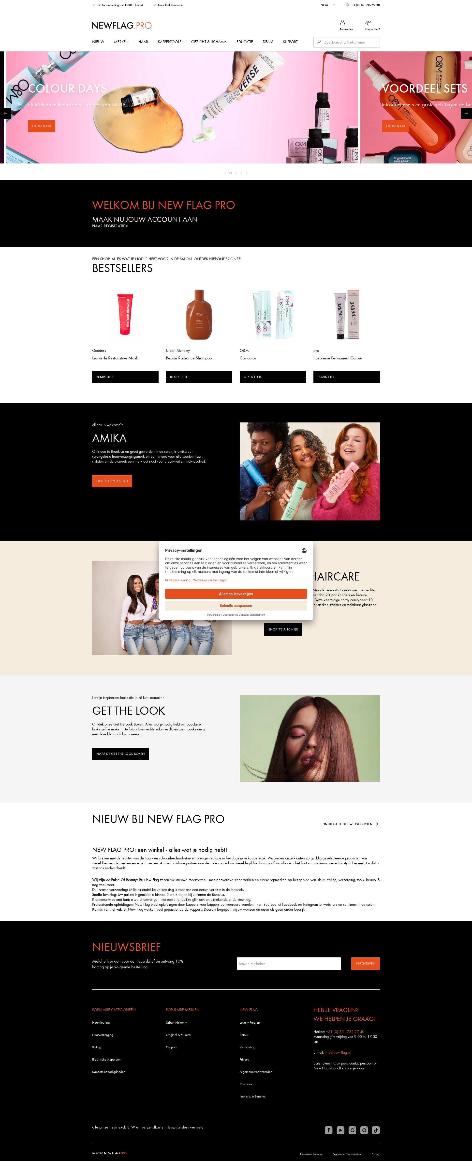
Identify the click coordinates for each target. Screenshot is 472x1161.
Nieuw (98, 41)
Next (466, 113)
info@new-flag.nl (338, 1052)
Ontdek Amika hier (112, 481)
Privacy (244, 1059)
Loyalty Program (250, 1022)
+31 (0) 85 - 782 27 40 (365, 5)
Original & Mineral (178, 1035)
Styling (96, 1047)
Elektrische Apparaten (106, 1059)
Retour (244, 1035)
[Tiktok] (376, 1130)
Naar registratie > (110, 226)
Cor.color (248, 358)
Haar (143, 41)
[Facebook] (329, 1130)
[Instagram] (352, 1130)
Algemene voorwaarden (256, 1072)
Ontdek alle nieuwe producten (347, 824)
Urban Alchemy (176, 1022)
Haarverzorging (102, 1035)
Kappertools (169, 41)
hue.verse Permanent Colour (337, 358)
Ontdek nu (95, 126)
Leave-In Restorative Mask (115, 358)
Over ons (246, 1084)
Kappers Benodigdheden (108, 1072)
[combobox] (328, 5)
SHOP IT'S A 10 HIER (283, 629)
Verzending (247, 1047)
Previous (5, 113)
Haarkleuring (101, 1022)
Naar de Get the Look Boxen (120, 754)
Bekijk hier (104, 377)
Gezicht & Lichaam (209, 41)
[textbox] (328, 5)
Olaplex (171, 1047)
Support (290, 41)
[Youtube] (340, 1130)
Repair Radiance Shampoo (189, 358)
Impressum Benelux (253, 1096)
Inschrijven (365, 963)
